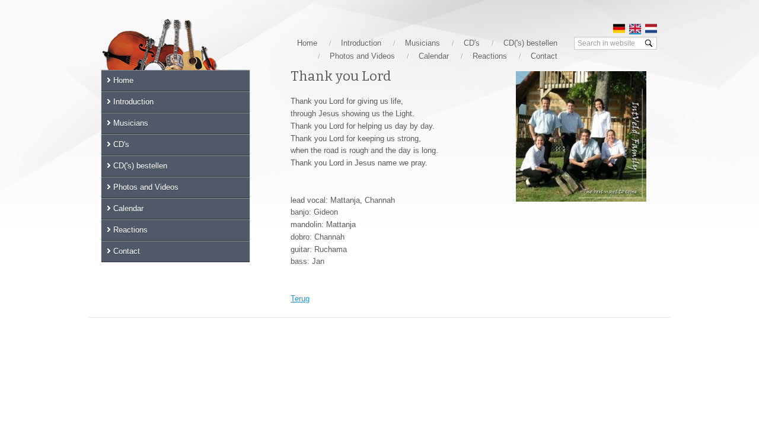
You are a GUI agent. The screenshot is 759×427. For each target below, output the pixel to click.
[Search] (648, 43)
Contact (544, 56)
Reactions (490, 56)
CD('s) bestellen (530, 43)
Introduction (361, 43)
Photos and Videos (362, 56)
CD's (472, 43)
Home (307, 43)
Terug (300, 298)
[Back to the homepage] (175, 54)
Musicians (422, 43)
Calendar (434, 56)
